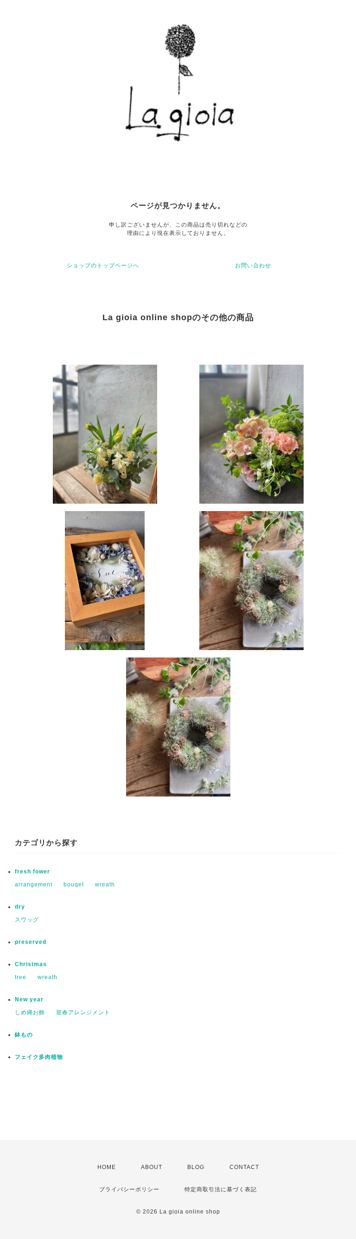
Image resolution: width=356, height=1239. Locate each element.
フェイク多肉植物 (39, 1057)
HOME (106, 1167)
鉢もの (24, 1034)
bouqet (74, 884)
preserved (30, 942)
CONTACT (244, 1167)
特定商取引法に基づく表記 (220, 1189)
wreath (105, 884)
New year (29, 999)
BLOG (195, 1167)
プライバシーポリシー (129, 1189)
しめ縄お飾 (30, 1012)
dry (20, 907)
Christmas (31, 964)
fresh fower (32, 871)
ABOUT (151, 1167)
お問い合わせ (253, 265)
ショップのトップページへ (103, 265)
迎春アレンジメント (83, 1012)
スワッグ (27, 920)
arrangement (33, 884)
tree (20, 977)
